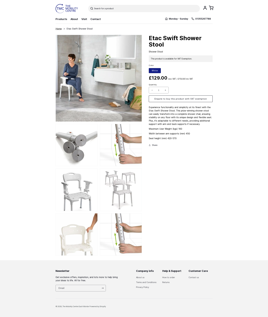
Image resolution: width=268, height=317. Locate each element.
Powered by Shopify (97, 306)
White (155, 70)
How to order (168, 277)
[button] (144, 8)
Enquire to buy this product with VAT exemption (180, 98)
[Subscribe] (103, 288)
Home (59, 28)
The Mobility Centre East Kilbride (76, 306)
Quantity (153, 84)
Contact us (194, 277)
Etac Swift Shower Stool (80, 28)
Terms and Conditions (146, 282)
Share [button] (154, 145)
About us (140, 277)
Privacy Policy (142, 287)
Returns (166, 282)
